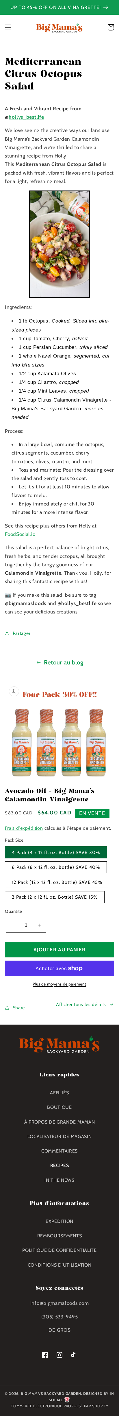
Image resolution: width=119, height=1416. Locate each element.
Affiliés (59, 1093)
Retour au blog (63, 662)
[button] (8, 27)
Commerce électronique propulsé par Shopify (59, 1406)
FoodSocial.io (20, 534)
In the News (59, 1180)
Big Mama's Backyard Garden (51, 1393)
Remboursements (59, 1236)
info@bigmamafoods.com (59, 1303)
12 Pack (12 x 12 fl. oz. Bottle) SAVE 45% (57, 882)
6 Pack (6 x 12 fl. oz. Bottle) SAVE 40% (56, 867)
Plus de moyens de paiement (59, 984)
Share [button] (19, 1007)
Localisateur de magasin (59, 1136)
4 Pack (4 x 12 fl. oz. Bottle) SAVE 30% (56, 852)
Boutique (59, 1107)
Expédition (59, 1221)
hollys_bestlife (26, 117)
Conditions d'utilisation (60, 1265)
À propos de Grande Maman (59, 1122)
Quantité (13, 911)
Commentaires (59, 1151)
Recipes (59, 1165)
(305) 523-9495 (59, 1317)
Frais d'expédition (24, 828)
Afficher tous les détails (81, 1004)
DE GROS (60, 1330)
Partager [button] (21, 633)
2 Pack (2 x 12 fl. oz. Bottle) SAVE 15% (55, 897)
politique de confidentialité (59, 1250)
